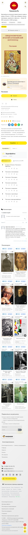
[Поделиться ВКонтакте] (9, 124)
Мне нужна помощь (10, 478)
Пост (22, 487)
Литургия (8, 489)
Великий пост (17, 487)
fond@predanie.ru (8, 468)
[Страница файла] (14, 168)
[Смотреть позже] (9, 168)
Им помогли (5, 454)
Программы (5, 457)
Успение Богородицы (15, 494)
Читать (15, 99)
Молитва (3, 489)
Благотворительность (8, 442)
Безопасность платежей (8, 509)
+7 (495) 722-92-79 (9, 466)
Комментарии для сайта (20, 241)
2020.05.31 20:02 (19, 226)
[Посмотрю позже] (12, 248)
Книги (15, 148)
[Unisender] (8, 436)
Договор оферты (6, 504)
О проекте (4, 513)
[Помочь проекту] (24, 524)
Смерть (20, 491)
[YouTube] (17, 474)
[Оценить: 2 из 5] (4, 121)
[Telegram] (6, 474)
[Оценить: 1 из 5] (2, 121)
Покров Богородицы (6, 494)
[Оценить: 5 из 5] (10, 121)
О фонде (4, 447)
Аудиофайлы (6, 148)
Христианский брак (5, 491)
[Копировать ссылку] (22, 124)
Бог (11, 489)
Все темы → (18, 496)
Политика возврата (6, 511)
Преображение (5, 496)
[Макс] (10, 474)
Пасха (12, 487)
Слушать (15, 95)
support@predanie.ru (13, 471)
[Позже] (6, 103)
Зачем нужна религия (14, 493)
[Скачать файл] (17, 168)
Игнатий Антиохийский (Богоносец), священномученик (9, 107)
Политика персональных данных (10, 515)
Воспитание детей (14, 491)
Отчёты (3, 452)
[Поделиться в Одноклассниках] (15, 124)
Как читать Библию (5, 493)
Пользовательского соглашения (10, 530)
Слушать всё (7, 160)
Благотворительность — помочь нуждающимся (14, 445)
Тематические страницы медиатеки (13, 484)
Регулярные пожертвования (9, 506)
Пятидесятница (12, 496)
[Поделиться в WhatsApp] (18, 124)
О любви (19, 489)
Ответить (7, 238)
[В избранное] (2, 103)
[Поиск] (25, 6)
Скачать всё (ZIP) (19, 160)
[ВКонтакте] (3, 474)
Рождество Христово (6, 487)
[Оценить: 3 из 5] (6, 121)
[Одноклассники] (20, 474)
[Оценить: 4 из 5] (8, 121)
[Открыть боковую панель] (25, 2)
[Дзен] (13, 474)
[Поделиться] (11, 168)
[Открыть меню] (2, 2)
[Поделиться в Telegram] (12, 124)
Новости (4, 450)
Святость (15, 489)
